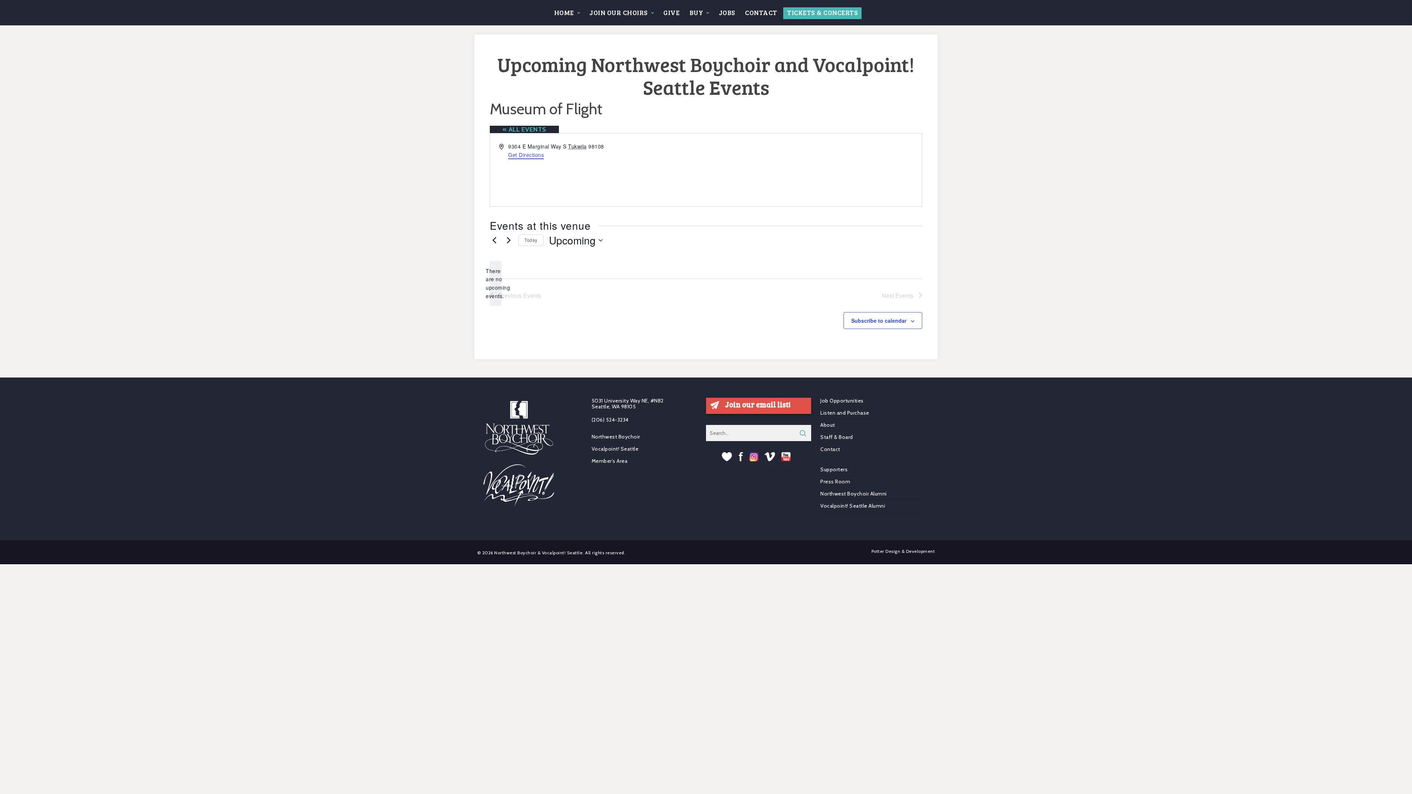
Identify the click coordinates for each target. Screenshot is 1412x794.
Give (671, 12)
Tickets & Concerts (822, 12)
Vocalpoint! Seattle (615, 449)
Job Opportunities (842, 401)
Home (564, 12)
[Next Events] (508, 240)
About (827, 425)
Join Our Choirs (618, 12)
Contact (761, 12)
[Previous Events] (494, 240)
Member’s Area (610, 461)
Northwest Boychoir (616, 437)
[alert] (496, 283)
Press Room (835, 481)
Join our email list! (758, 404)
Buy (696, 12)
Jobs (727, 12)
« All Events (524, 129)
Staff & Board (836, 437)
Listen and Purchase (844, 412)
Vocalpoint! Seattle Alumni (852, 505)
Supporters (834, 469)
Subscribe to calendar (878, 320)
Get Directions (526, 154)
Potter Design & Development (903, 551)
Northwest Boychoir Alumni (853, 493)
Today (531, 240)
